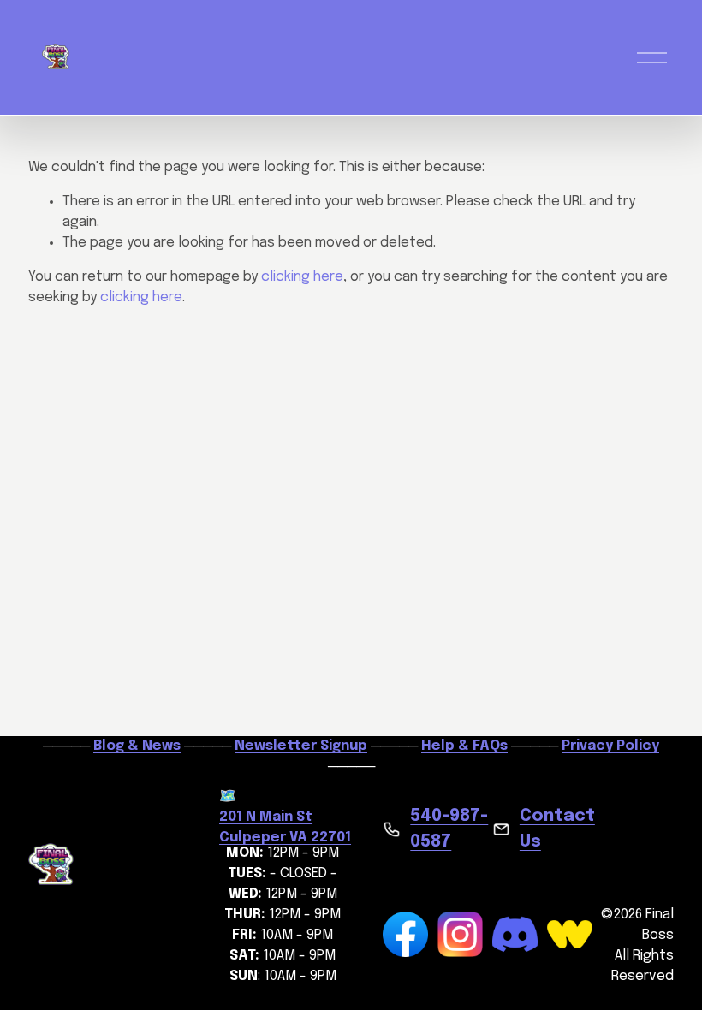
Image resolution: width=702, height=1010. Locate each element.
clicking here (302, 277)
